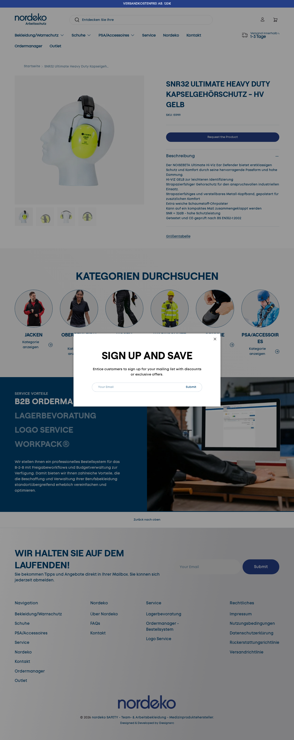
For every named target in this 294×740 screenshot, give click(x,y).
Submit (194, 387)
